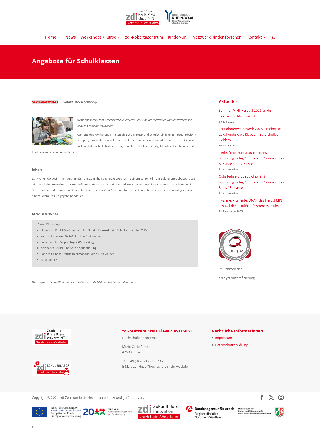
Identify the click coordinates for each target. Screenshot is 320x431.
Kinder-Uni (178, 37)
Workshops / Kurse (98, 37)
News (70, 37)
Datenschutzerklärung (231, 345)
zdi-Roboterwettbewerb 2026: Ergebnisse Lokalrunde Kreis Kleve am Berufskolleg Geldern (250, 134)
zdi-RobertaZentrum (144, 37)
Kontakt (254, 37)
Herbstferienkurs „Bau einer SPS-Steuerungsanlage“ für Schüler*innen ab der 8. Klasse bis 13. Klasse (251, 158)
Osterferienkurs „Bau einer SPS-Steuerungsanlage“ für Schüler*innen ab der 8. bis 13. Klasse (251, 182)
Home (50, 37)
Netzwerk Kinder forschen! (217, 37)
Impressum (223, 337)
